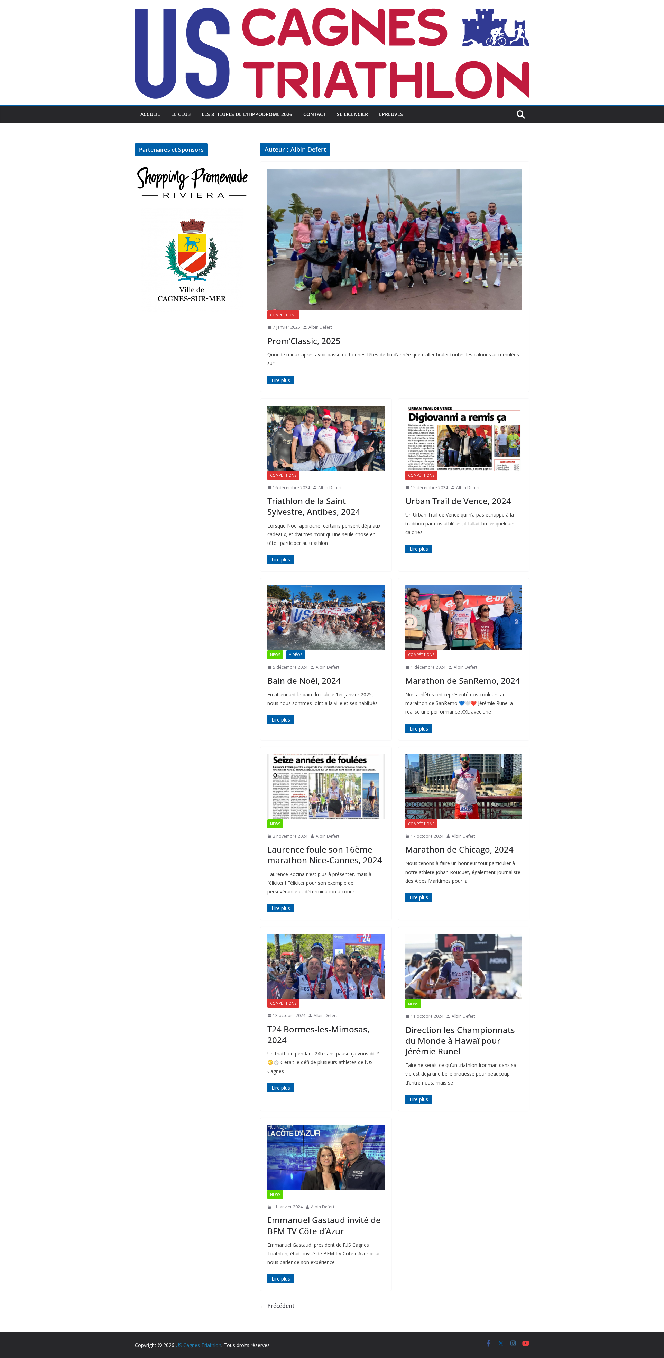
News (275, 654)
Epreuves (391, 114)
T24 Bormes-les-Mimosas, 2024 (318, 1034)
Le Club (181, 114)
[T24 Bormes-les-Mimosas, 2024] (326, 966)
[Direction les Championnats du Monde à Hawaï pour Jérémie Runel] (464, 966)
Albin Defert (320, 327)
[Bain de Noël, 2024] (326, 617)
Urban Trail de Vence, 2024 (458, 500)
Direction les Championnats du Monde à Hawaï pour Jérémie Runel (460, 1040)
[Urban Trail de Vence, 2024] (464, 438)
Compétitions (283, 315)
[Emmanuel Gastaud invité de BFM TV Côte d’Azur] (326, 1157)
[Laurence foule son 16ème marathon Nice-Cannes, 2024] (326, 786)
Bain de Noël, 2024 (304, 680)
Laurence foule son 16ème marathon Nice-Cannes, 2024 (324, 855)
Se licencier (352, 114)
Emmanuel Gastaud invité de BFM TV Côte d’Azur (324, 1225)
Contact (314, 114)
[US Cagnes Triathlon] (332, 5)
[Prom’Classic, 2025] (394, 239)
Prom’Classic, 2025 (304, 340)
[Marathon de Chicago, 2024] (464, 786)
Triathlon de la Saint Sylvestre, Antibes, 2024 (313, 506)
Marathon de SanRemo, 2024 (462, 680)
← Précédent (277, 1306)
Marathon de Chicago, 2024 (459, 849)
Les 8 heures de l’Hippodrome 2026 (247, 114)
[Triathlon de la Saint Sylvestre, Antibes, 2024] (326, 438)
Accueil (150, 114)
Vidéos (295, 654)
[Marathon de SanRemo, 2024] (464, 617)
